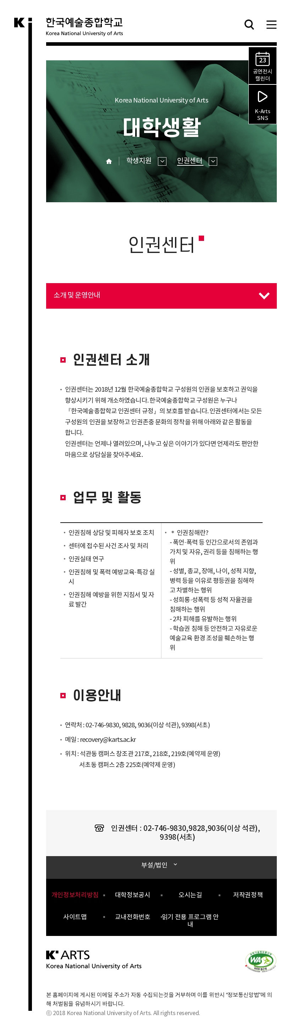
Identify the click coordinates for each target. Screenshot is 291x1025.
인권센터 (190, 161)
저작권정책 (248, 895)
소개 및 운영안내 (73, 291)
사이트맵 (75, 917)
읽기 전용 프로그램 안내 (190, 921)
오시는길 (190, 895)
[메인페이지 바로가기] (94, 960)
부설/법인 (154, 865)
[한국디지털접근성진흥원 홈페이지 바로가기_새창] (261, 960)
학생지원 (139, 161)
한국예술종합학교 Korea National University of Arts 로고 (88, 30)
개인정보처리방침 (75, 895)
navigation (271, 24)
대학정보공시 (132, 895)
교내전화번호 (132, 917)
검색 (249, 24)
